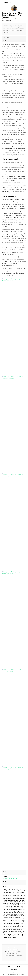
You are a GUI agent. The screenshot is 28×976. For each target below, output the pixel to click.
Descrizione (6, 37)
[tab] (14, 37)
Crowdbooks (6, 2)
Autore (4, 40)
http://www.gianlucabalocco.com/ (10, 878)
